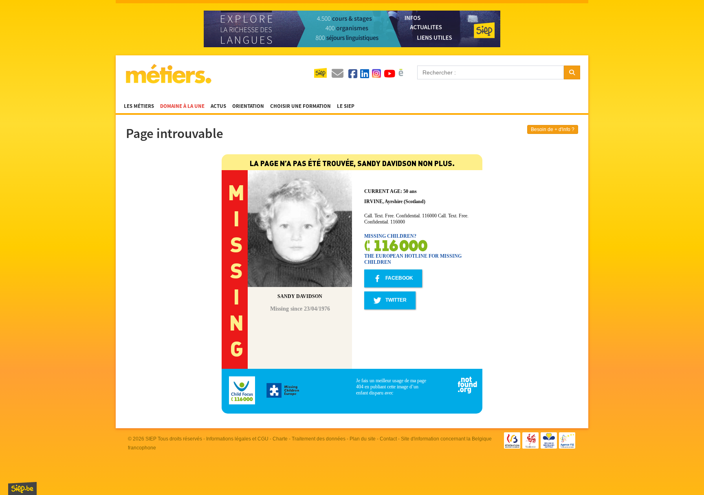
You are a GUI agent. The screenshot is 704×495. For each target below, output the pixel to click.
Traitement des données (318, 439)
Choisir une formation (300, 106)
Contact (388, 439)
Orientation (248, 106)
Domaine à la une (182, 106)
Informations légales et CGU (237, 439)
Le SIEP (345, 106)
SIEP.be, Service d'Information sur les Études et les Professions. (22, 488)
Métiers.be (168, 74)
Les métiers (139, 106)
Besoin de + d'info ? (552, 129)
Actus (218, 106)
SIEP (150, 439)
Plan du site (363, 439)
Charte (280, 439)
